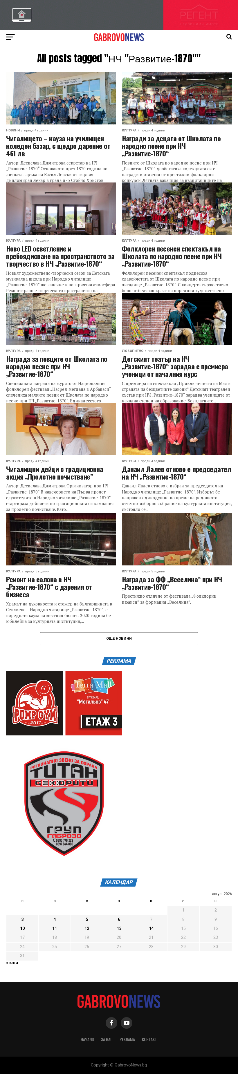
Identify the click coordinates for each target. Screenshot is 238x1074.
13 (119, 928)
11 (54, 928)
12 (86, 928)
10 (22, 928)
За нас (107, 1039)
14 (151, 928)
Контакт (149, 1039)
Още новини (119, 638)
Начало (87, 1039)
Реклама (127, 1039)
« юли (12, 962)
